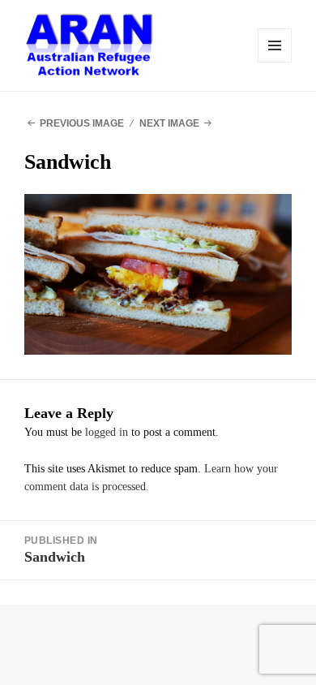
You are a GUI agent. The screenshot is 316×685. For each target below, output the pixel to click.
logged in (106, 432)
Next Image (169, 123)
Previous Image (82, 123)
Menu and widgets (275, 45)
